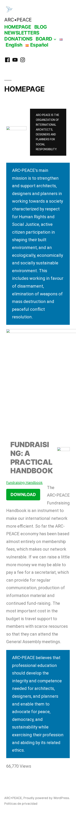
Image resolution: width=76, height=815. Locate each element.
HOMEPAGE (17, 27)
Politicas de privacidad (20, 803)
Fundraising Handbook (24, 482)
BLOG (40, 27)
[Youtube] (15, 60)
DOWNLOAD (23, 494)
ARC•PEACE (18, 20)
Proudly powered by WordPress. (46, 798)
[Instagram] (22, 60)
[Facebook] (7, 60)
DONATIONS (18, 39)
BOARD (44, 39)
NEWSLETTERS (21, 33)
